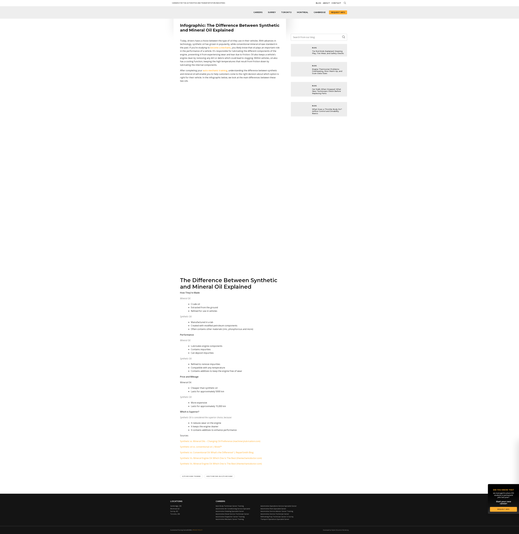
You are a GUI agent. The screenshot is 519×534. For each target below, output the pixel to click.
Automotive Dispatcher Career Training (230, 517)
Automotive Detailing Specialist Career (230, 511)
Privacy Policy (197, 530)
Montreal (302, 12)
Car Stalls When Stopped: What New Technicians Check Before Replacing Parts (326, 91)
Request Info (338, 12)
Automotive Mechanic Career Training (230, 519)
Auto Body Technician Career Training (230, 506)
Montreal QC (175, 509)
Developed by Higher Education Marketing (336, 530)
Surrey (272, 12)
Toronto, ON (175, 514)
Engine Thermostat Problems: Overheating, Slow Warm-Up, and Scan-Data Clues (327, 71)
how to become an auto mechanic (219, 476)
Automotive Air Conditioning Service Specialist (233, 509)
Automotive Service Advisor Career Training (277, 511)
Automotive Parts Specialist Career (273, 509)
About (326, 3)
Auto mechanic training (191, 476)
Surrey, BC (174, 511)
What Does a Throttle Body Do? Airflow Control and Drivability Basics (327, 111)
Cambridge (320, 12)
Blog (318, 3)
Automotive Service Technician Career (275, 514)
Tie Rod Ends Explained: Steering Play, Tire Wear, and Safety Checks (328, 52)
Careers (257, 12)
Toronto (286, 12)
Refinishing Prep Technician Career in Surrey (277, 517)
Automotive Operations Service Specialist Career (279, 506)
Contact (336, 3)
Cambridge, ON (175, 506)
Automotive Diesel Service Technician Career (232, 514)
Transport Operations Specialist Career (275, 519)
